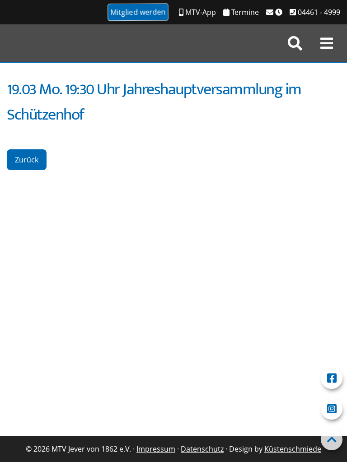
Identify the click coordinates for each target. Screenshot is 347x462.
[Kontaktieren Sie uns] (274, 12)
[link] (295, 43)
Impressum (155, 449)
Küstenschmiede (292, 449)
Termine (244, 12)
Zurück (26, 160)
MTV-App (199, 12)
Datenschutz (202, 449)
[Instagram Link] (331, 408)
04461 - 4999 (318, 12)
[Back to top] (331, 439)
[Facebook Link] (331, 378)
